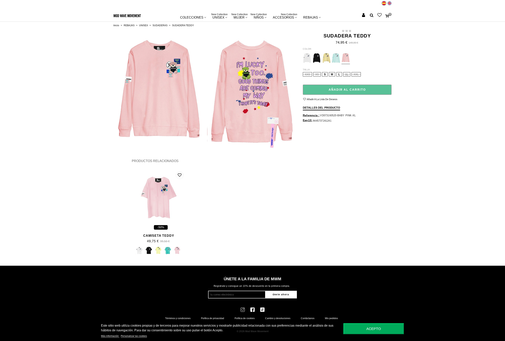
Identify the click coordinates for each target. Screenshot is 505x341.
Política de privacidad (212, 318)
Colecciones (191, 17)
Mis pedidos (331, 318)
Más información (110, 336)
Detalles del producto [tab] (321, 107)
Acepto (373, 329)
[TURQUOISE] (168, 251)
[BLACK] (149, 251)
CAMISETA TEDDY (158, 235)
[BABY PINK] (177, 251)
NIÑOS (259, 16)
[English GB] (389, 3)
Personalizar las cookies (134, 336)
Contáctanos (307, 318)
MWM (347, 31)
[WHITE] (139, 251)
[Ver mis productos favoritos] (380, 15)
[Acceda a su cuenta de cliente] (364, 15)
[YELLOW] (158, 251)
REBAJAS (310, 17)
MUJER (239, 16)
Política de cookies (245, 318)
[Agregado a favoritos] (179, 175)
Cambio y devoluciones (277, 318)
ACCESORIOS (285, 16)
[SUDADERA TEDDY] (158, 89)
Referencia (310, 115)
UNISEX (219, 16)
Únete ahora (281, 294)
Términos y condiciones (178, 318)
